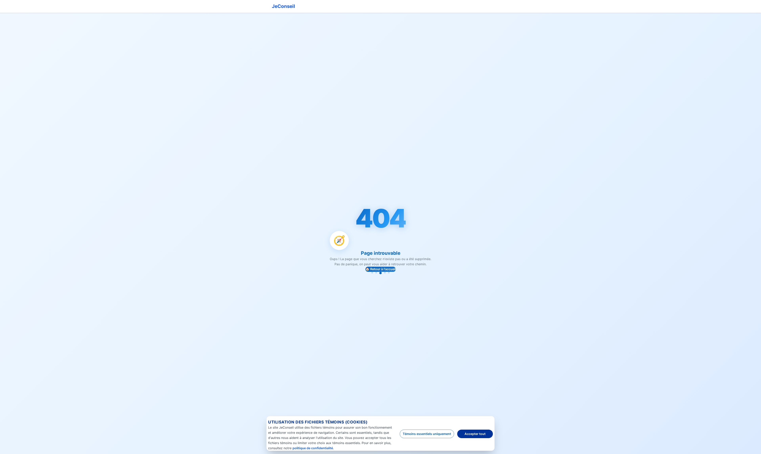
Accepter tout (475, 434)
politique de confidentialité (313, 448)
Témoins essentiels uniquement (427, 434)
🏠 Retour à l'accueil (380, 269)
